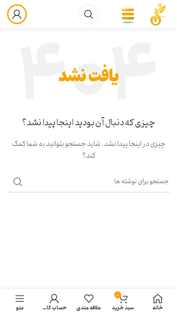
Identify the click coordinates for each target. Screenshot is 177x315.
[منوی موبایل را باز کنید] (128, 14)
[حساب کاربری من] (17, 14)
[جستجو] (88, 14)
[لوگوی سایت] (158, 14)
